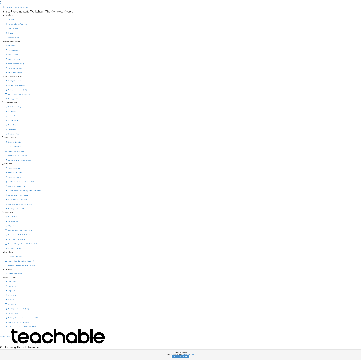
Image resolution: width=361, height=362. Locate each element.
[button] (1, 2)
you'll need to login (188, 354)
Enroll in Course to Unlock (180, 357)
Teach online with (5, 336)
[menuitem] (1, 4)
